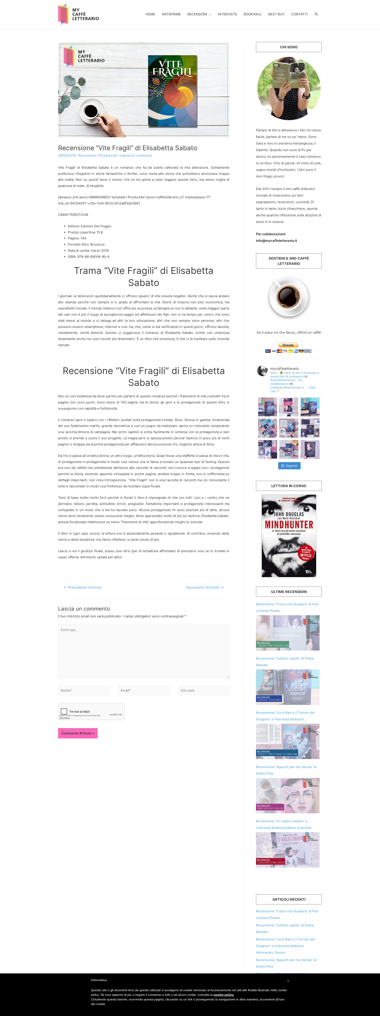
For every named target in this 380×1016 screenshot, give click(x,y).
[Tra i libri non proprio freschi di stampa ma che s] (310, 449)
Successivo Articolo (205, 587)
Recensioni (197, 14)
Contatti (299, 14)
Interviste (227, 14)
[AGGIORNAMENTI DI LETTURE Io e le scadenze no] (267, 449)
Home (150, 14)
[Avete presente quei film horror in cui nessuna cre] (267, 407)
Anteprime (171, 14)
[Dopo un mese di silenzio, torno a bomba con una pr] (310, 407)
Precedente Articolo (83, 587)
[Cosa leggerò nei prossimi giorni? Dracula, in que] (288, 407)
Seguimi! (292, 465)
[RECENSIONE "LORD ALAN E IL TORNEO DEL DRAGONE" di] (288, 428)
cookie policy (224, 994)
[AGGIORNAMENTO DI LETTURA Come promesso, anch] (310, 428)
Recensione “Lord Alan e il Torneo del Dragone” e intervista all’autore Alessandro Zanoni (285, 946)
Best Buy (276, 14)
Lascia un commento (136, 155)
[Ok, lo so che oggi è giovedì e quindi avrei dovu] (267, 428)
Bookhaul (253, 14)
